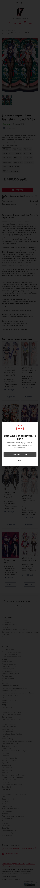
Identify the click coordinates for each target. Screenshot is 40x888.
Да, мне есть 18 (20, 454)
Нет (20, 460)
